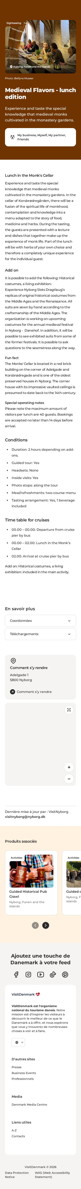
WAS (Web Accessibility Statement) (52, 1175)
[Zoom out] (69, 779)
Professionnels (23, 1079)
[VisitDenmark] (26, 994)
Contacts (18, 1136)
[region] (40, 744)
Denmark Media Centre (29, 1104)
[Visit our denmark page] (16, 974)
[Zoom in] (69, 767)
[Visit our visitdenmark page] (40, 974)
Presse (17, 1067)
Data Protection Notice (17, 1175)
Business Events (24, 1073)
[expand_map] (69, 709)
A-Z (14, 1130)
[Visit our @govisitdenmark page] (52, 974)
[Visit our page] (28, 974)
